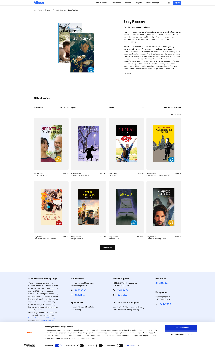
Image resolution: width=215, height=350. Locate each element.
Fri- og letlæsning (59, 10)
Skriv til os (80, 295)
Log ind (177, 3)
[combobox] (51, 107)
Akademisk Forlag (46, 320)
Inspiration (116, 2)
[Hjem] (39, 2)
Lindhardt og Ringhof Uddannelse (41, 318)
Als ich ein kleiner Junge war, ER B (163, 144)
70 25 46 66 (80, 290)
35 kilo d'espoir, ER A (51, 144)
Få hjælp (138, 2)
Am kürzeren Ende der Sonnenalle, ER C (51, 207)
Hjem (35, 10)
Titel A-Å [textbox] (62, 108)
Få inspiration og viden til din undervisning (82, 308)
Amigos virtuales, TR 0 (88, 207)
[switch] (80, 345)
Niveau (111, 108)
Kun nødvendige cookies (181, 334)
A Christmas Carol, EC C (88, 144)
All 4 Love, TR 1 (126, 144)
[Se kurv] (169, 3)
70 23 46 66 (122, 290)
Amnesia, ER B (126, 207)
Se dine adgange (152, 2)
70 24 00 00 (165, 304)
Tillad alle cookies (181, 328)
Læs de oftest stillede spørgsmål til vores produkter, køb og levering (127, 308)
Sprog (73, 108)
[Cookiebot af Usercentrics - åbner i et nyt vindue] (30, 345)
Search (165, 3)
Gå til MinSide (162, 283)
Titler (40, 10)
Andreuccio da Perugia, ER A (163, 207)
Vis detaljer (131, 346)
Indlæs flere (107, 247)
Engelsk (48, 10)
